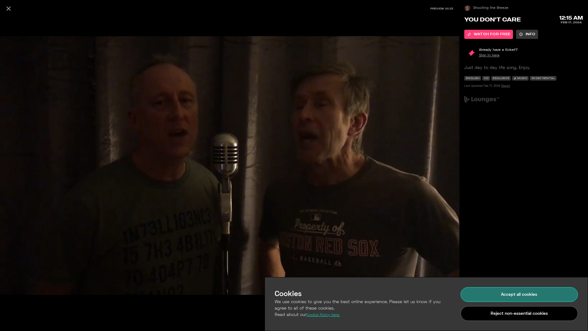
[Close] (8, 8)
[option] (488, 34)
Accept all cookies (519, 295)
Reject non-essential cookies (519, 314)
